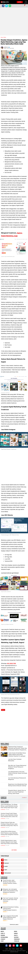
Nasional (6, 863)
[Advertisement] (14, 21)
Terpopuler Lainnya (14, 924)
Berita (2, 931)
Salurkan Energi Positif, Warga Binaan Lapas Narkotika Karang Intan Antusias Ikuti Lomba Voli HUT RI (9, 815)
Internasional (7, 873)
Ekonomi (3, 935)
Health (6, 866)
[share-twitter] (6, 6)
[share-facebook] (3, 6)
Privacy (21, 948)
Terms (13, 948)
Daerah (16, 933)
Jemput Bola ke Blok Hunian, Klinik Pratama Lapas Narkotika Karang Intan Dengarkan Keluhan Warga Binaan (9, 833)
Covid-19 (3, 933)
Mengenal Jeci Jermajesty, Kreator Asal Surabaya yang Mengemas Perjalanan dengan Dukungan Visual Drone (10, 890)
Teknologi (16, 941)
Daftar (19, 2)
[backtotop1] (27, 952)
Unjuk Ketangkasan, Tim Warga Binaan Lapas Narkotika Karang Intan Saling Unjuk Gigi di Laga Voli (9, 806)
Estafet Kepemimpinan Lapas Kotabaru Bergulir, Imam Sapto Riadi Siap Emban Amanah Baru (9, 842)
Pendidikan (16, 939)
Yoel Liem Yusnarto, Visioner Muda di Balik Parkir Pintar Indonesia (10, 899)
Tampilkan (24, 797)
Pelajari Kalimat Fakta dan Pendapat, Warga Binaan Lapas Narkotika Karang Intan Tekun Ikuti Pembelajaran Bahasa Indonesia (10, 824)
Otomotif (3, 939)
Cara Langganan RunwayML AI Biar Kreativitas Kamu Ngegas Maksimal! (10, 917)
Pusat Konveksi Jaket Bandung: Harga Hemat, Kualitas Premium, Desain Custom (10, 882)
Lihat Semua (14, 850)
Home (2, 37)
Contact (17, 948)
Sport (5, 869)
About (10, 948)
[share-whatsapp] (10, 6)
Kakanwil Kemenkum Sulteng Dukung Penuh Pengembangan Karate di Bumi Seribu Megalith (10, 908)
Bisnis (5, 37)
